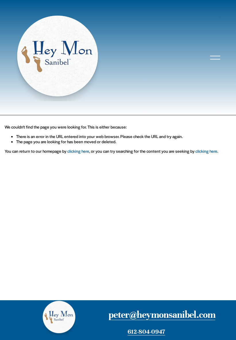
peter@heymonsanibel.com (162, 315)
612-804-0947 (146, 331)
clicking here (78, 151)
